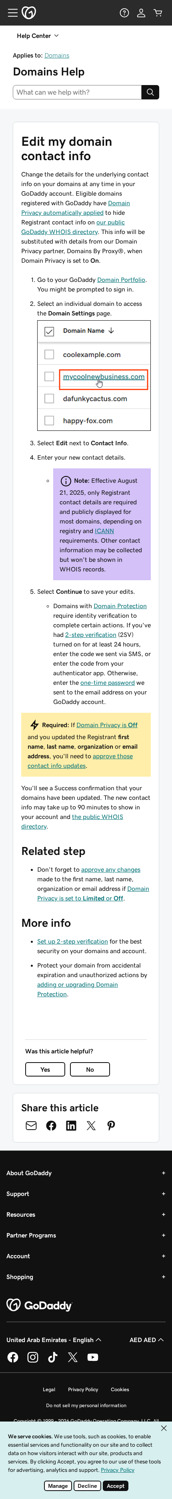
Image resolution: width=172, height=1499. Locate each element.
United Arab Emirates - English (50, 1339)
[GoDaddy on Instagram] (32, 1361)
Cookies (120, 1389)
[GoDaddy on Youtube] (92, 1361)
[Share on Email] (31, 1125)
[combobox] (77, 92)
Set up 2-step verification (72, 941)
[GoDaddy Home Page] (39, 1305)
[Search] (150, 92)
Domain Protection (120, 606)
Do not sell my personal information (86, 1405)
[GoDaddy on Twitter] (72, 1361)
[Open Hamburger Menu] (9, 13)
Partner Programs (31, 1235)
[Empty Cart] (158, 12)
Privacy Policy (83, 1389)
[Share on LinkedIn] (71, 1125)
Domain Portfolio (121, 279)
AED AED (143, 1339)
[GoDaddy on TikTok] (52, 1361)
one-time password (107, 682)
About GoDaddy (29, 1173)
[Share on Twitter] (91, 1125)
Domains (56, 55)
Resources (20, 1214)
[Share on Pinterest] (111, 1125)
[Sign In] (141, 12)
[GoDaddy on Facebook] (12, 1361)
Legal (49, 1389)
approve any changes (110, 869)
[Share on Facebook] (51, 1125)
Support (17, 1193)
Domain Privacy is (107, 725)
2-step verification (90, 634)
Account (18, 1256)
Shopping (19, 1276)
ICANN (104, 530)
